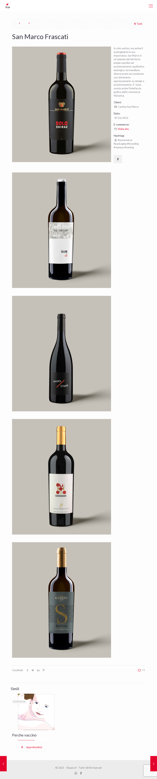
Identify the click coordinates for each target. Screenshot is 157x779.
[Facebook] (81, 773)
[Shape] (7, 5)
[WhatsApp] (76, 773)
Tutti (139, 23)
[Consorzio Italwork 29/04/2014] (153, 763)
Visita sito (123, 128)
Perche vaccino (24, 735)
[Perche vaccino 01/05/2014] (3, 763)
